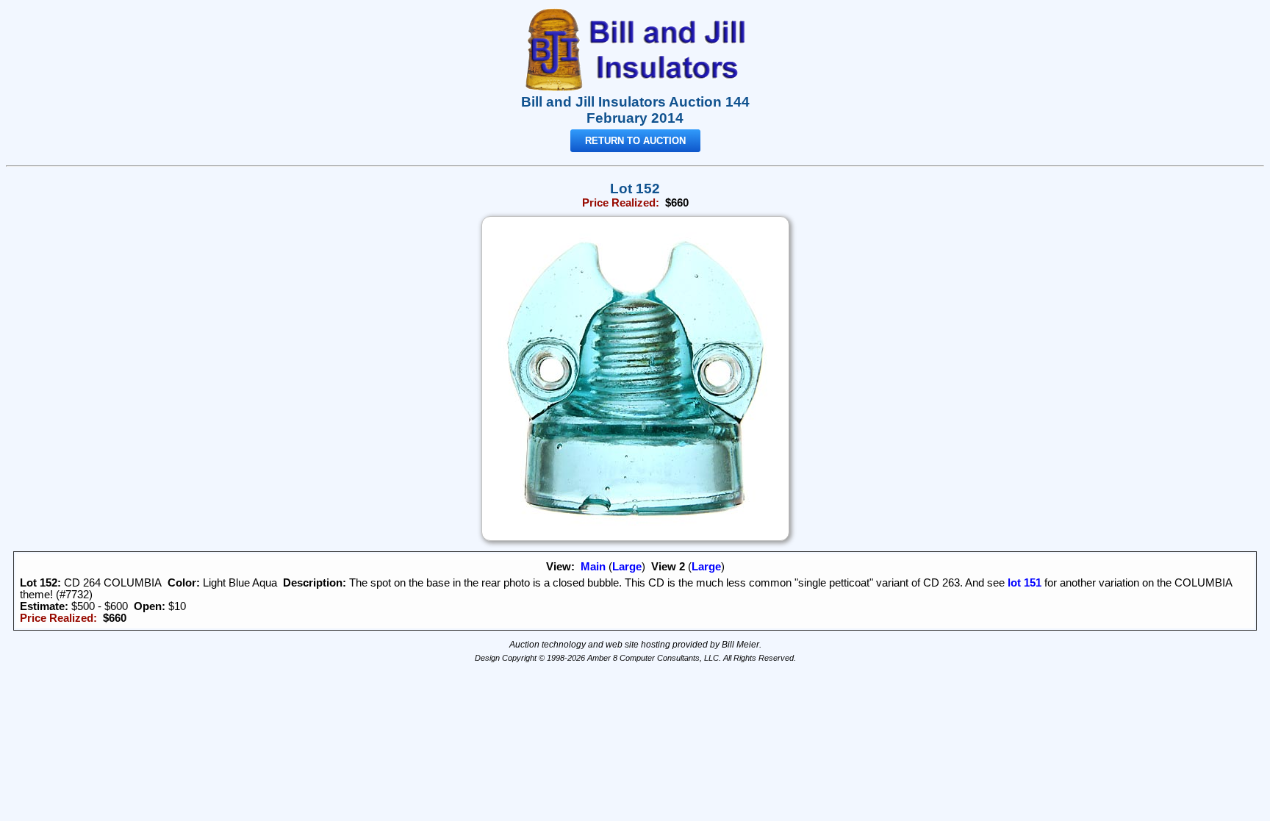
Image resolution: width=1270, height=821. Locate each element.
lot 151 (1023, 583)
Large (627, 567)
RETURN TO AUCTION (635, 140)
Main (593, 567)
